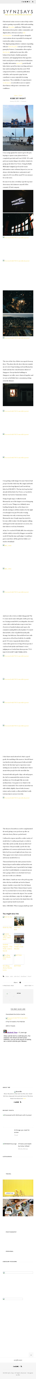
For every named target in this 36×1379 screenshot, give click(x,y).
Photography (11, 1232)
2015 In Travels (10, 1026)
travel (29, 976)
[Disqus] (18, 1054)
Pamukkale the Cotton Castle (15, 1014)
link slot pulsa (12, 46)
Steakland (23, 976)
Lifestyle (9, 1193)
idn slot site (6, 52)
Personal (10, 1251)
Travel (20, 95)
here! (24, 1098)
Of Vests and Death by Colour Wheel (24, 1145)
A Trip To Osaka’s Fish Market (18, 947)
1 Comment (23, 101)
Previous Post (9, 985)
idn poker (11, 27)
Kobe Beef (17, 976)
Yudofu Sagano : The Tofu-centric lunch (7, 948)
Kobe (11, 976)
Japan (16, 95)
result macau (7, 83)
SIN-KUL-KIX (17, 928)
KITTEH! (17, 966)
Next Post (28, 985)
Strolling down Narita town (7, 968)
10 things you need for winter (22, 1131)
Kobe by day (7, 927)
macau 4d (19, 63)
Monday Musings (23, 1149)
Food (8, 1212)
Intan (19, 993)
